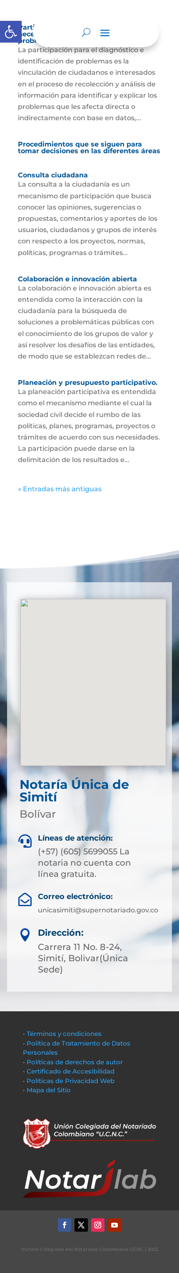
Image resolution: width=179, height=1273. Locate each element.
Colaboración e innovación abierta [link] (77, 279)
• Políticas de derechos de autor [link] (73, 1062)
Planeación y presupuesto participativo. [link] (87, 382)
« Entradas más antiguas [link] (60, 489)
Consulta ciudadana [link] (53, 175)
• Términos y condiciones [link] (62, 1034)
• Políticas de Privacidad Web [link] (68, 1081)
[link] (11, 32)
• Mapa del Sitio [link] (47, 1090)
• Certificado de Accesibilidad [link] (68, 1071)
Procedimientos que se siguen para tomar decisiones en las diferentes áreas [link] (89, 147)
